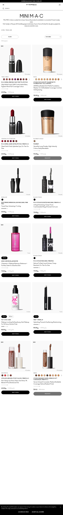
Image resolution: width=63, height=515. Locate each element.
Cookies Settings (23, 511)
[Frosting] (8, 375)
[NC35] (47, 79)
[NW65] (47, 375)
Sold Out (47, 158)
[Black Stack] (34, 200)
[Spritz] (5, 375)
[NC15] (36, 79)
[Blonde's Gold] (34, 141)
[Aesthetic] (2, 375)
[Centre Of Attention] (2, 141)
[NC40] (53, 79)
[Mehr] (12, 79)
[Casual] (11, 375)
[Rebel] (11, 141)
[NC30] (44, 79)
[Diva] (18, 79)
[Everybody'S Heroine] (15, 79)
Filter (9, 36)
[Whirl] (23, 79)
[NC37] (50, 79)
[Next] (29, 79)
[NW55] (36, 375)
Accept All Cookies (38, 511)
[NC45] (58, 79)
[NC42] (56, 79)
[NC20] (39, 79)
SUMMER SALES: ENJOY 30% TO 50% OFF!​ (31, 1)
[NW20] (53, 375)
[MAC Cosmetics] (31, 4)
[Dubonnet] (5, 141)
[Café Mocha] (7, 79)
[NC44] (58, 375)
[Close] (60, 507)
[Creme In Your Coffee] (16, 141)
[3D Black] (2, 200)
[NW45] (50, 375)
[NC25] (42, 79)
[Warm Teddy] (26, 79)
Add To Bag (15, 96)
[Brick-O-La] (8, 141)
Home (3, 30)
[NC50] (39, 375)
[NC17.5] (44, 375)
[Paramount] (13, 141)
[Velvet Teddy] (10, 79)
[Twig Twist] (4, 79)
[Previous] (2, 79)
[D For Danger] (21, 79)
